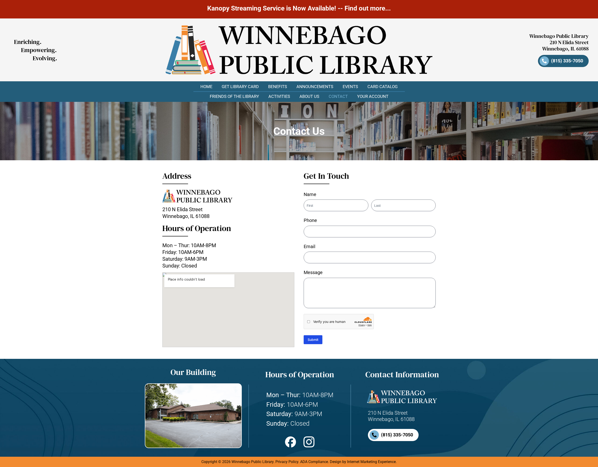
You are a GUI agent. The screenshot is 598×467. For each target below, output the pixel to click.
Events (350, 86)
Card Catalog (382, 86)
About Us (309, 96)
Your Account (372, 96)
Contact (338, 96)
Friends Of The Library (234, 96)
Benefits (277, 86)
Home (206, 86)
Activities (279, 96)
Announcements (314, 86)
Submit (313, 340)
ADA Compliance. (314, 462)
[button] (277, 87)
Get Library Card (240, 86)
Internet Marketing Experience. (372, 462)
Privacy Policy (286, 462)
